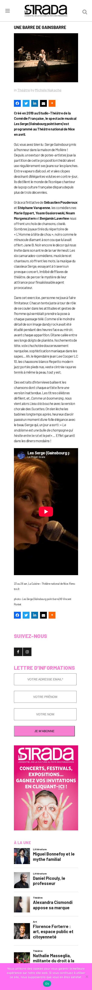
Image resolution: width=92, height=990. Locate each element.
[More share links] (52, 103)
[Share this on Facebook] (17, 103)
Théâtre (23, 90)
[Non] (87, 976)
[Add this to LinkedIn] (34, 103)
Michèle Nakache (48, 90)
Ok (47, 983)
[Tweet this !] (26, 103)
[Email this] (43, 103)
